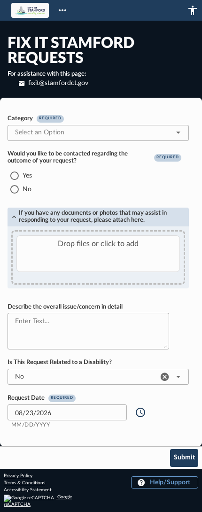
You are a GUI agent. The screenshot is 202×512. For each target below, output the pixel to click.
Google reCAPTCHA (38, 501)
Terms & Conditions (24, 483)
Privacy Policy (18, 475)
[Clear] (119, 412)
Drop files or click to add (98, 244)
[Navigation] (62, 10)
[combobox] (98, 133)
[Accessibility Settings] (192, 10)
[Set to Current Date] (140, 412)
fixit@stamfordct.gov (57, 83)
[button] (178, 133)
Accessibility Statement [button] (28, 490)
